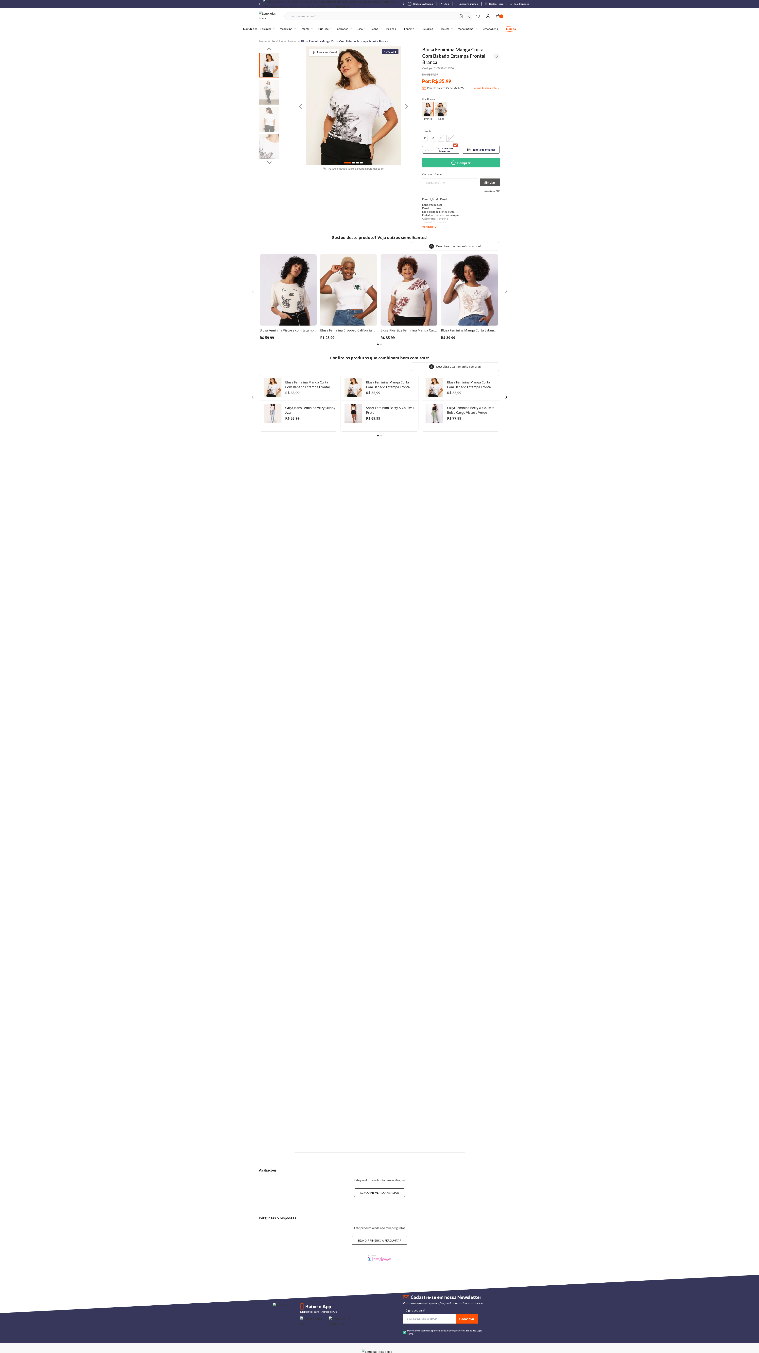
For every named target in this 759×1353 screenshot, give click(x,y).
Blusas (292, 41)
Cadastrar (466, 1319)
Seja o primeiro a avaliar (379, 1192)
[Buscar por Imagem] (461, 16)
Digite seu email (415, 1310)
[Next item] (403, 4)
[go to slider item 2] (269, 119)
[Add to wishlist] (496, 56)
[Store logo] (269, 16)
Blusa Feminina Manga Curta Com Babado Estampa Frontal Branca (344, 41)
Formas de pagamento (485, 87)
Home (263, 41)
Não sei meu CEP (492, 191)
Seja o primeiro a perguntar (379, 1240)
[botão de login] (488, 16)
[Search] (468, 16)
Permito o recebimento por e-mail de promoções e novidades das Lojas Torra (444, 1332)
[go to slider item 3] (269, 146)
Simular (489, 182)
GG (450, 138)
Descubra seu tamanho (444, 149)
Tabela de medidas (484, 149)
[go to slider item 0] (269, 65)
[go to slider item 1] (269, 92)
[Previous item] (259, 4)
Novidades (250, 28)
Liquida (511, 28)
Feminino (277, 41)
